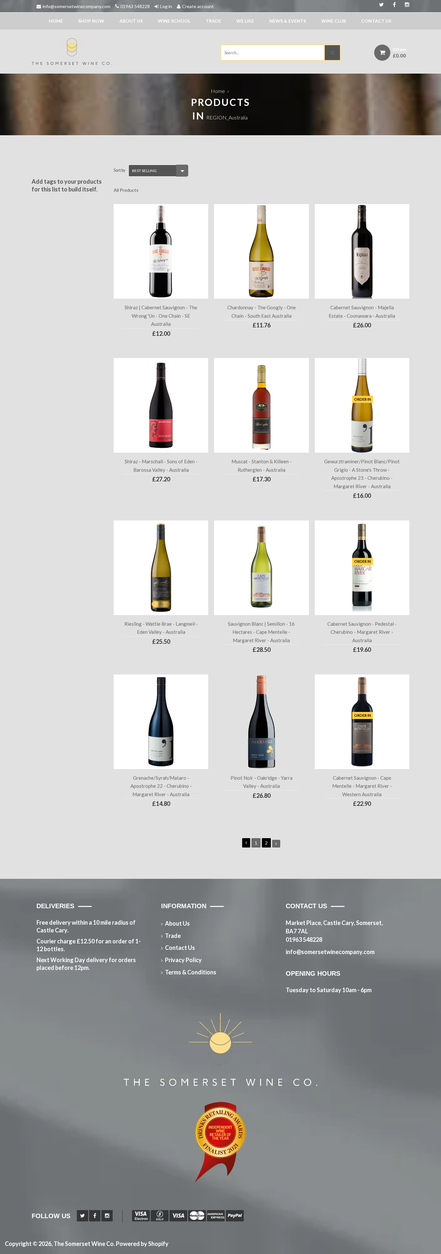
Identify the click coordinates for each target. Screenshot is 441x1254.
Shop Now (91, 21)
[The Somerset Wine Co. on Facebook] (404, 5)
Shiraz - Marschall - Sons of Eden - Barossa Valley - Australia (161, 465)
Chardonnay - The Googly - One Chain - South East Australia (261, 311)
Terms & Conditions (190, 972)
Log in (166, 6)
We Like (245, 21)
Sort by (119, 170)
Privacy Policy (183, 959)
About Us (131, 21)
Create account (198, 6)
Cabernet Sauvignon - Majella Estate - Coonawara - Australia (362, 311)
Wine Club (333, 21)
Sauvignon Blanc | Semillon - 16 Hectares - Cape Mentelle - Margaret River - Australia (261, 632)
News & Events (287, 21)
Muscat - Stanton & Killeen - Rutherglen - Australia (261, 465)
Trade (213, 21)
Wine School (174, 21)
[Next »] (276, 844)
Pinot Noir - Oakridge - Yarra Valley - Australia (261, 782)
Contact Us (376, 21)
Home (56, 21)
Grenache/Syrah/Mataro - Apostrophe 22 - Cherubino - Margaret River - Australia (161, 786)
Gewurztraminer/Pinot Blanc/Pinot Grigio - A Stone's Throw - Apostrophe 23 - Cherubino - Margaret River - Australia (362, 473)
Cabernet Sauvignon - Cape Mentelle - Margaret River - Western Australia (362, 786)
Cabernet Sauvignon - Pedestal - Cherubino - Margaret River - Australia (362, 632)
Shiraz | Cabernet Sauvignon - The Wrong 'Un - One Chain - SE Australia (161, 315)
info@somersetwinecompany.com (76, 6)
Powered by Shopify (142, 1243)
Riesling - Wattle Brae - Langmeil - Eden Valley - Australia (161, 628)
